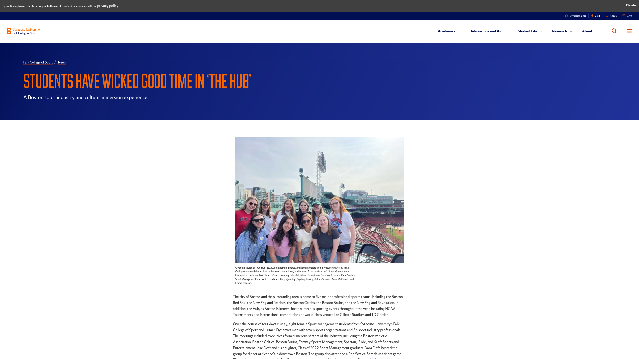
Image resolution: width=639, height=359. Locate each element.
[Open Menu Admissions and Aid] (507, 31)
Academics (446, 31)
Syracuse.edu (577, 16)
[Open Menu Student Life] (542, 31)
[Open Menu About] (597, 31)
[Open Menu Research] (572, 31)
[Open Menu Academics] (460, 31)
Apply (613, 16)
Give (629, 16)
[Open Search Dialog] (614, 31)
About (587, 31)
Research (559, 31)
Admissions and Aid (486, 31)
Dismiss (631, 5)
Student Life (527, 31)
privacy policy (107, 5)
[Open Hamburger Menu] (627, 31)
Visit (597, 16)
